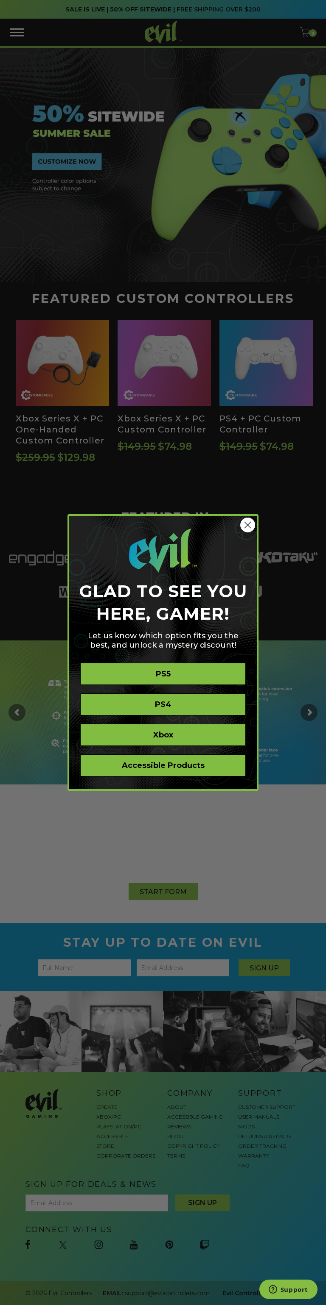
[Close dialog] (247, 525)
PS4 (163, 704)
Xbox (163, 735)
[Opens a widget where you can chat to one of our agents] (288, 1290)
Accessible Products (163, 765)
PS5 (163, 674)
